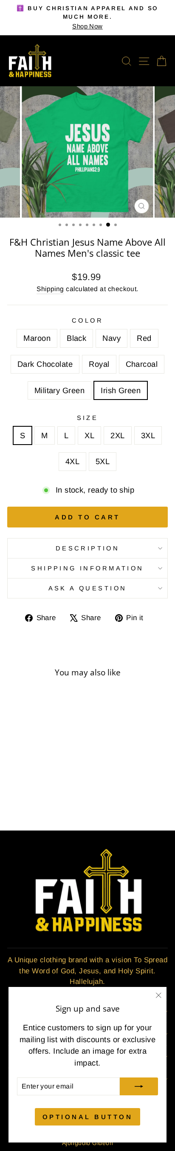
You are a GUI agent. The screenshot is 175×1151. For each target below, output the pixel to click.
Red (144, 338)
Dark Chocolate (45, 364)
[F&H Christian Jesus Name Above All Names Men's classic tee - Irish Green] (47, 801)
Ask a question (87, 588)
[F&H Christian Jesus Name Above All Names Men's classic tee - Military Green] (37, 801)
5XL (103, 461)
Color (87, 320)
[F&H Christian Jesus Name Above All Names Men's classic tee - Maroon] (13, 793)
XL (89, 435)
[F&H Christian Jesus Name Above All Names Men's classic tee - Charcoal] (28, 801)
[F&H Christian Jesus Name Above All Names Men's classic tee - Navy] (33, 793)
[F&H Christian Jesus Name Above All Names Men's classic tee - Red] (43, 793)
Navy (111, 338)
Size (88, 417)
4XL (72, 461)
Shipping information (87, 568)
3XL (148, 435)
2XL (117, 435)
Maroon (37, 338)
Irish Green (121, 390)
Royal (99, 364)
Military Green (59, 390)
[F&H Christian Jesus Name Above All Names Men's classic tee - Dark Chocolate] (52, 793)
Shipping (50, 288)
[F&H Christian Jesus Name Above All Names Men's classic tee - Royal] (62, 793)
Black (76, 338)
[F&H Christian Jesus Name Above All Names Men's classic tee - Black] (23, 793)
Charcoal (142, 364)
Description (88, 548)
